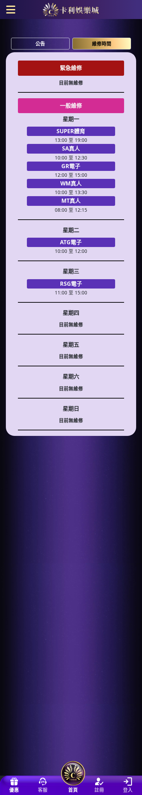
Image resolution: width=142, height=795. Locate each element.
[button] (10, 9)
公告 (40, 43)
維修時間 (101, 43)
